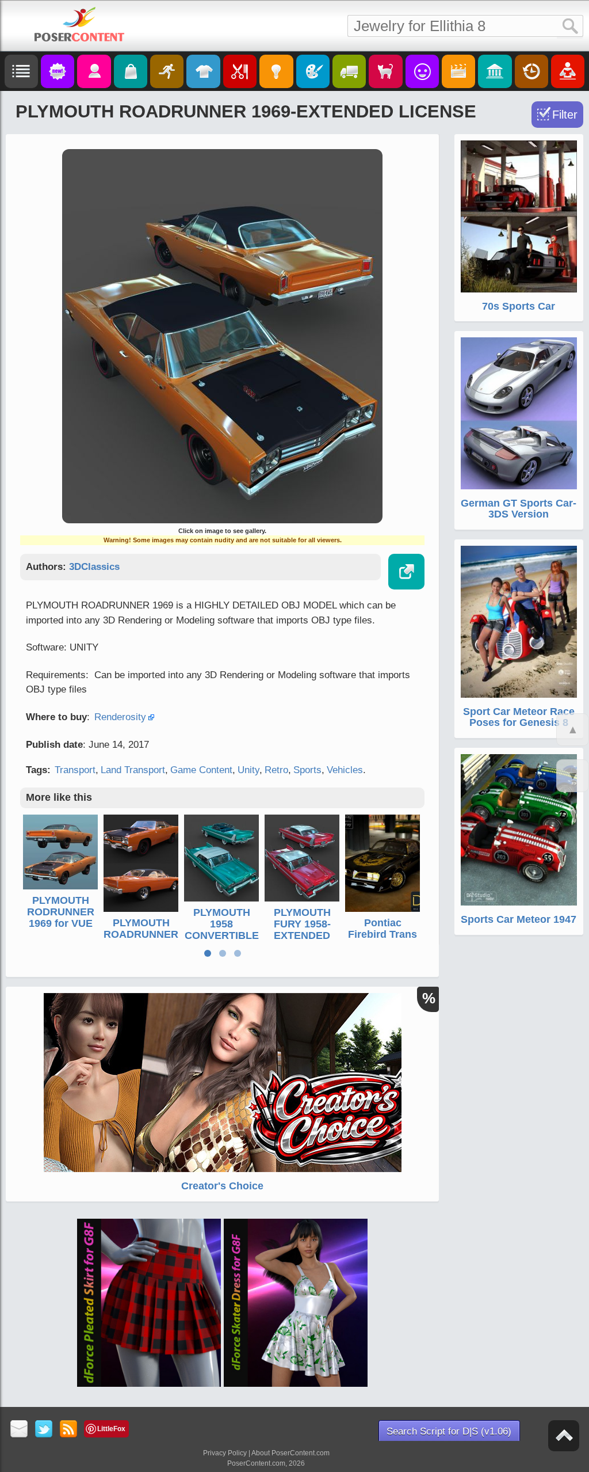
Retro (276, 769)
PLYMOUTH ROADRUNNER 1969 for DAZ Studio (141, 940)
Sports (307, 769)
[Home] (79, 24)
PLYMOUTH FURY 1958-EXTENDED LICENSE (302, 929)
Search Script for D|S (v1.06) (449, 1431)
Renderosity (120, 717)
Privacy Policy (225, 1453)
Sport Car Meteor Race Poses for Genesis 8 (519, 717)
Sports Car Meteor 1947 (518, 919)
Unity (248, 769)
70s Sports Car (518, 306)
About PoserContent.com (290, 1453)
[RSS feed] (68, 1429)
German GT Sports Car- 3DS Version (518, 508)
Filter (564, 114)
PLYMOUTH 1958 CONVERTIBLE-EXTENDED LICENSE (222, 935)
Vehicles (345, 769)
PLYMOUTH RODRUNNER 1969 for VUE (60, 912)
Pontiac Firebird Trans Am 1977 (382, 934)
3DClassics (94, 566)
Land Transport (133, 769)
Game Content (201, 769)
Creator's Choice (222, 1186)
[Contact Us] (19, 1429)
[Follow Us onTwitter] (44, 1429)
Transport (75, 769)
